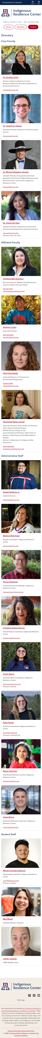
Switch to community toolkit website (25, 22)
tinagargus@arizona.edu (11, 638)
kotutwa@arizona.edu (10, 187)
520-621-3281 (7, 289)
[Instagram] (34, 995)
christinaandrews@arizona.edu (14, 291)
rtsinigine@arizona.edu (11, 781)
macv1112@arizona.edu (11, 881)
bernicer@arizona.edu (11, 546)
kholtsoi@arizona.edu (10, 90)
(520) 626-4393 (8, 447)
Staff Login (21, 1000)
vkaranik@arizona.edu (11, 386)
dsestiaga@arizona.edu (11, 500)
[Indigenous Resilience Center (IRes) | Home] (21, 13)
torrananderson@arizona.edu (13, 592)
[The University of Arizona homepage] (12, 2)
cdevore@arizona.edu (10, 233)
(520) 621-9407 (8, 335)
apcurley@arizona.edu (11, 337)
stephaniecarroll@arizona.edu (13, 449)
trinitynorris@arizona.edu (12, 684)
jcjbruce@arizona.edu (10, 827)
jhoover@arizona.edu (10, 136)
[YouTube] (38, 995)
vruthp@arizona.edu (10, 733)
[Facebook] (29, 995)
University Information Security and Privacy (21, 1031)
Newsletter (21, 27)
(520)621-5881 (8, 384)
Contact (33, 27)
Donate (8, 27)
